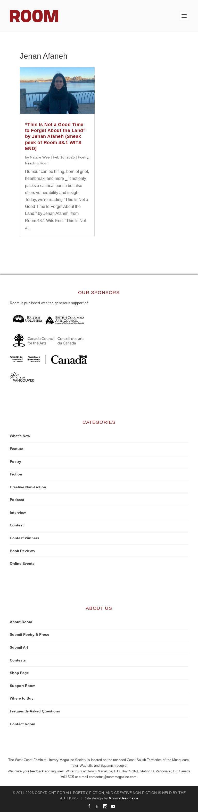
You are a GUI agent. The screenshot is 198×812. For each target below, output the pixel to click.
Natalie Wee (40, 157)
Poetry (83, 157)
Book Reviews (22, 551)
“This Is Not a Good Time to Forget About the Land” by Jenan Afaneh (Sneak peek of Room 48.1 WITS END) (55, 136)
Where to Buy (22, 698)
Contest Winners (24, 538)
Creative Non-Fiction (28, 487)
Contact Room (22, 724)
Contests (18, 660)
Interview (18, 512)
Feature (16, 449)
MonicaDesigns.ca (123, 798)
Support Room (22, 686)
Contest (17, 525)
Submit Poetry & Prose (29, 634)
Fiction (16, 474)
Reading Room (37, 163)
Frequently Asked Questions (35, 711)
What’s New (20, 436)
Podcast (17, 500)
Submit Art (19, 647)
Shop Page (19, 673)
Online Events (22, 563)
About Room (21, 622)
